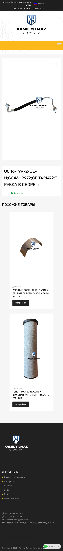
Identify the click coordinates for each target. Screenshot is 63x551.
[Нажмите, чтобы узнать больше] (16, 443)
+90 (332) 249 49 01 (13, 516)
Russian (41, 3)
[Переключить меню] (59, 45)
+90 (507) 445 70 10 (13, 513)
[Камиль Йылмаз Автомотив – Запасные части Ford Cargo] (31, 34)
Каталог (8, 485)
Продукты (9, 481)
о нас (6, 490)
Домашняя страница (14, 477)
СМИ (6, 494)
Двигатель (17, 287)
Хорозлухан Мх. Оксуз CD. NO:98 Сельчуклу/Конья (29, 523)
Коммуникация (11, 498)
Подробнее (20, 303)
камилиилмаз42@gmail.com (16, 520)
